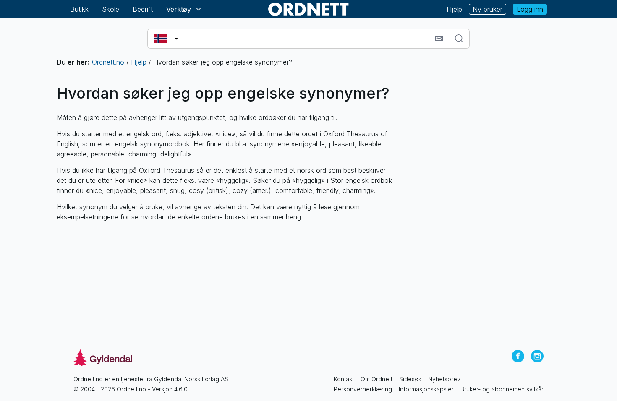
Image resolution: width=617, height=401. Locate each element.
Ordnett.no (108, 62)
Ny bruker (487, 9)
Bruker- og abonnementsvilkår (502, 389)
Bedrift (143, 9)
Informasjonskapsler (426, 389)
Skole (110, 9)
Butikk (79, 9)
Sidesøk (410, 379)
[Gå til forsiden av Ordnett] (308, 9)
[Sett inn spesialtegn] (439, 39)
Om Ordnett (376, 379)
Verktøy (178, 9)
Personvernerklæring (363, 389)
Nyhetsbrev (444, 379)
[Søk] (459, 39)
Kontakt (344, 379)
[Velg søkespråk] (166, 39)
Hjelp (454, 9)
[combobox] (308, 38)
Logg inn (530, 9)
